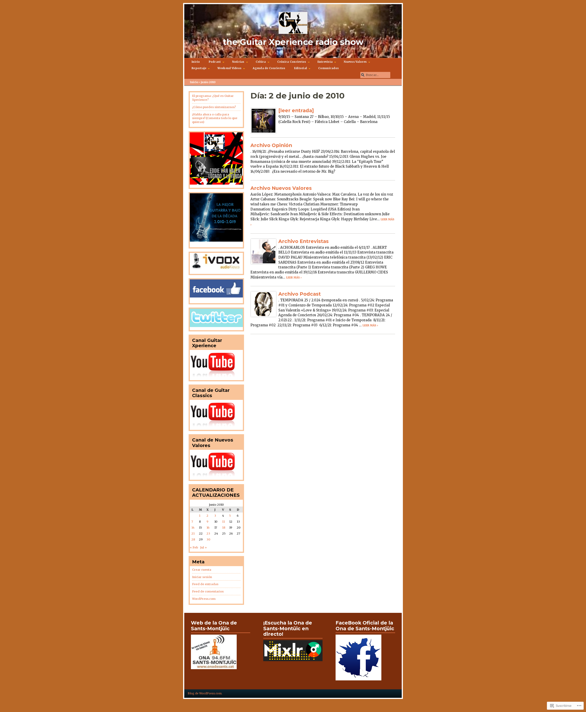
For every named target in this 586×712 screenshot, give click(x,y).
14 (193, 527)
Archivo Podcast (299, 294)
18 (223, 527)
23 (208, 533)
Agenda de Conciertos (269, 68)
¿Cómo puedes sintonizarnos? (214, 107)
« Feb (194, 547)
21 (193, 533)
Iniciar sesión (202, 577)
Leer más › (294, 277)
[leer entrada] (296, 110)
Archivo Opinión (271, 145)
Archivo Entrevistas (303, 241)
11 (223, 522)
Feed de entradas (205, 584)
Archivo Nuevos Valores (281, 188)
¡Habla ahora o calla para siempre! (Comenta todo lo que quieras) (214, 118)
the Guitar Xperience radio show (293, 42)
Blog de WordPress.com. (205, 693)
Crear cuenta (201, 570)
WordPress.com (204, 599)
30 (208, 539)
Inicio (196, 61)
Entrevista (325, 61)
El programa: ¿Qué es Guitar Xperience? (213, 98)
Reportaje (199, 68)
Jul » (203, 547)
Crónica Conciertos (291, 61)
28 (193, 539)
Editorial (300, 68)
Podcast (215, 61)
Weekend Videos (229, 68)
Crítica (261, 61)
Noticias (238, 61)
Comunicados (328, 68)
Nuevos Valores (355, 61)
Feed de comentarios (208, 591)
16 (207, 527)
